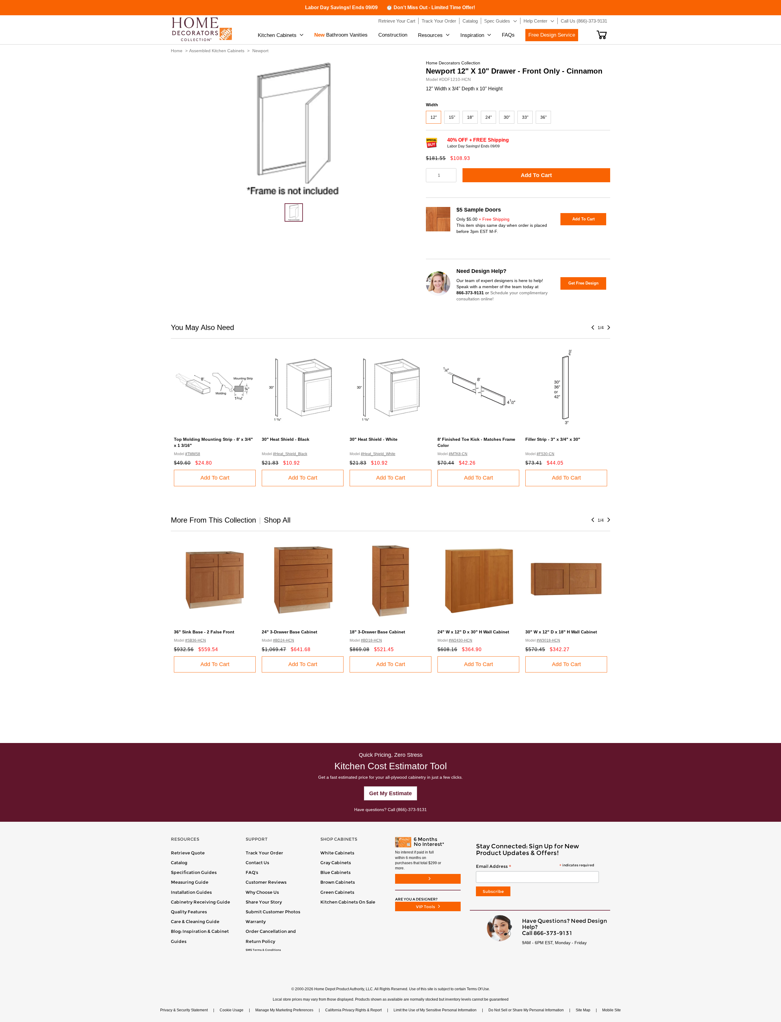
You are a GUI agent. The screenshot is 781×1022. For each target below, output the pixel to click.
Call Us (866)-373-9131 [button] (584, 21)
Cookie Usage (231, 1010)
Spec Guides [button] (497, 21)
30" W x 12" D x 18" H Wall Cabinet (561, 631)
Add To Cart (536, 175)
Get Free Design (583, 283)
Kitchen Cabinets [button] (277, 35)
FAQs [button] (508, 35)
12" (433, 117)
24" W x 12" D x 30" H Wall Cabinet (473, 631)
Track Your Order (264, 853)
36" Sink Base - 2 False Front (204, 631)
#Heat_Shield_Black (290, 454)
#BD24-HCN (283, 640)
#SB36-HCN (195, 640)
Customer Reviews (266, 882)
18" (470, 117)
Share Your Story (264, 902)
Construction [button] (392, 35)
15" (452, 117)
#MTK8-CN (458, 454)
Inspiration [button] (472, 35)
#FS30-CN (545, 454)
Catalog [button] (470, 21)
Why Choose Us (262, 892)
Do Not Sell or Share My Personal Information (526, 1010)
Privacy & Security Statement (184, 1010)
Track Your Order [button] (439, 21)
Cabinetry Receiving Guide (200, 902)
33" (525, 117)
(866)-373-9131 (411, 809)
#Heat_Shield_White (378, 454)
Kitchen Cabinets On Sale (347, 902)
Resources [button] (430, 35)
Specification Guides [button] (194, 872)
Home (176, 50)
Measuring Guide (189, 882)
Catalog (179, 862)
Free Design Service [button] (551, 35)
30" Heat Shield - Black (285, 439)
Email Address (535, 866)
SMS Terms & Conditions (263, 949)
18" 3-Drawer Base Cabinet (377, 631)
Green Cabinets (337, 892)
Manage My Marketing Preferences (284, 1010)
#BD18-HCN (371, 640)
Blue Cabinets (335, 872)
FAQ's (252, 872)
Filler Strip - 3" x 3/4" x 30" (552, 439)
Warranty (256, 921)
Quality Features (189, 912)
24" (488, 117)
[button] (601, 34)
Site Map (583, 1010)
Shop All (277, 520)
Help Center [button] (535, 21)
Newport (260, 50)
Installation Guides (191, 892)
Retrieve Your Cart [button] (396, 21)
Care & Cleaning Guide (195, 921)
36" (543, 117)
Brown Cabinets (337, 882)
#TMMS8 (192, 454)
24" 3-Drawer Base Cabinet (289, 631)
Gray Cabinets (335, 862)
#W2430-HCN (460, 640)
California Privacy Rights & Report (353, 1010)
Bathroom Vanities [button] (341, 35)
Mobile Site (611, 1010)
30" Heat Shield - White (374, 439)
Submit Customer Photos (273, 912)
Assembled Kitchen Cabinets (216, 50)
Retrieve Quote (188, 853)
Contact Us (257, 862)
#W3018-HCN (548, 640)
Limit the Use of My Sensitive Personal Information (435, 1010)
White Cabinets (337, 853)
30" (507, 117)
